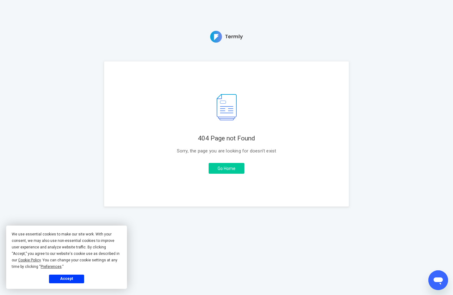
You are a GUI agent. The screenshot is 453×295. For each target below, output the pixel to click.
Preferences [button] (51, 266)
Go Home (226, 168)
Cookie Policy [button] (29, 260)
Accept (66, 278)
